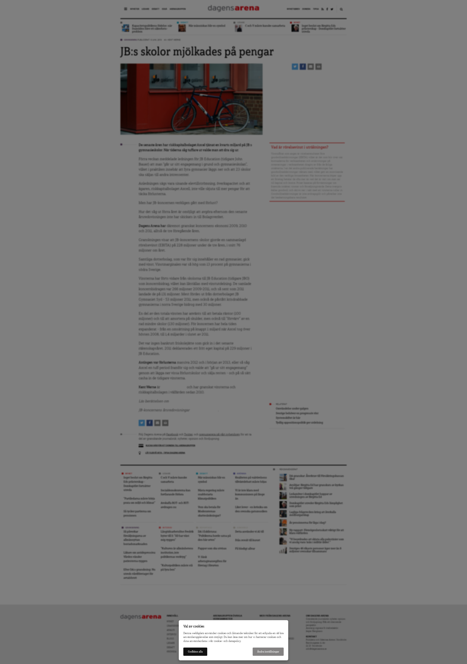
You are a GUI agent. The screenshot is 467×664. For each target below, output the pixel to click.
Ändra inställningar (268, 651)
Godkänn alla (195, 651)
